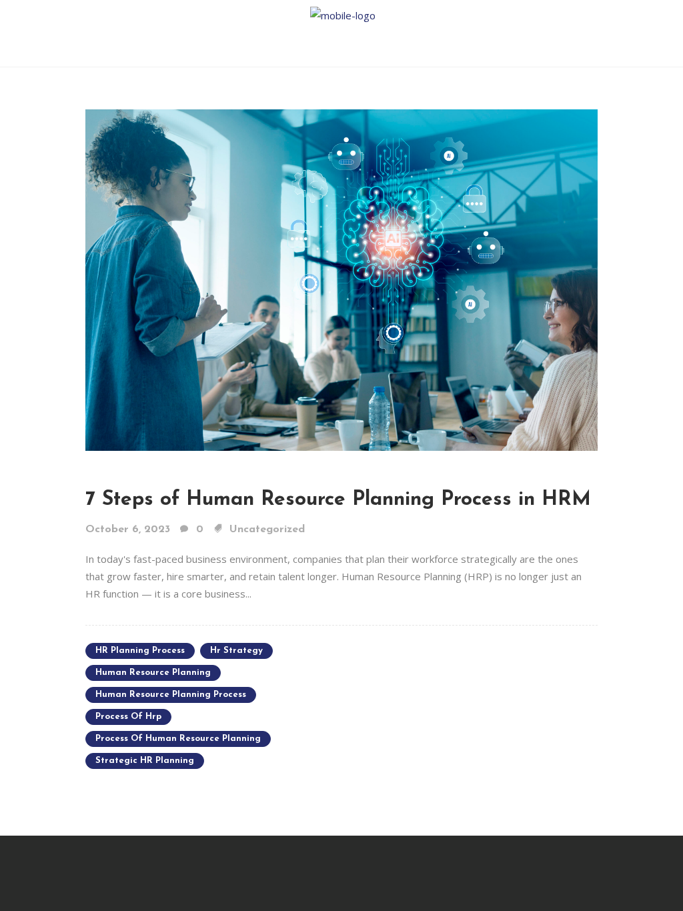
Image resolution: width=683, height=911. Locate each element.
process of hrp (128, 716)
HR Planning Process (140, 650)
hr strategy (236, 650)
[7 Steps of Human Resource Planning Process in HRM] (341, 278)
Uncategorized (267, 529)
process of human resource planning (178, 738)
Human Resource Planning (153, 672)
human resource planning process (170, 694)
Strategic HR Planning (144, 760)
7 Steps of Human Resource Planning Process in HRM (338, 500)
